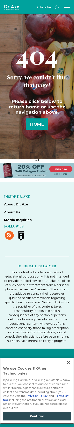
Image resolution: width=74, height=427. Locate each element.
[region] (37, 391)
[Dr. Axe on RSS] (10, 235)
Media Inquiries (18, 220)
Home (37, 124)
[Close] (68, 362)
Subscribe (44, 7)
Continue (37, 416)
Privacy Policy (37, 395)
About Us (12, 212)
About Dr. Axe (16, 204)
